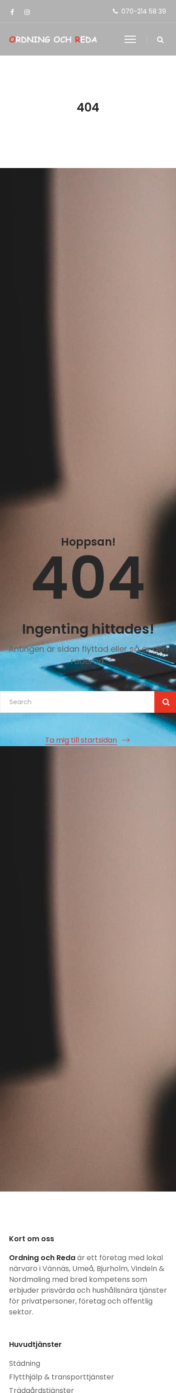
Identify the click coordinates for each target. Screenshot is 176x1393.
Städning (24, 1363)
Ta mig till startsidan (81, 740)
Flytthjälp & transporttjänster (61, 1377)
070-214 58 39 (143, 11)
